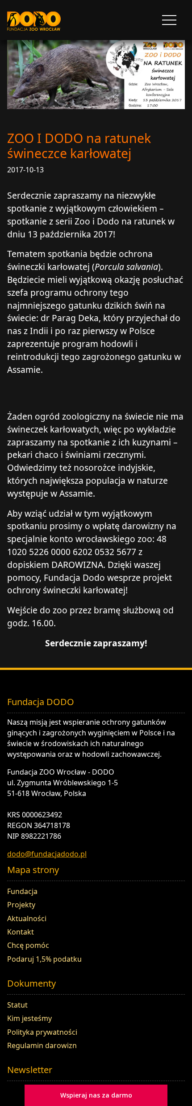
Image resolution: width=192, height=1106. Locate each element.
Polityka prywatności (42, 1032)
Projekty (21, 905)
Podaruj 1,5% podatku (44, 959)
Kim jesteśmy (29, 1018)
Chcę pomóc (28, 945)
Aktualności (26, 918)
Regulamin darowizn (42, 1045)
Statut (17, 1005)
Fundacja (22, 891)
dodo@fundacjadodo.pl (47, 854)
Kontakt (20, 932)
